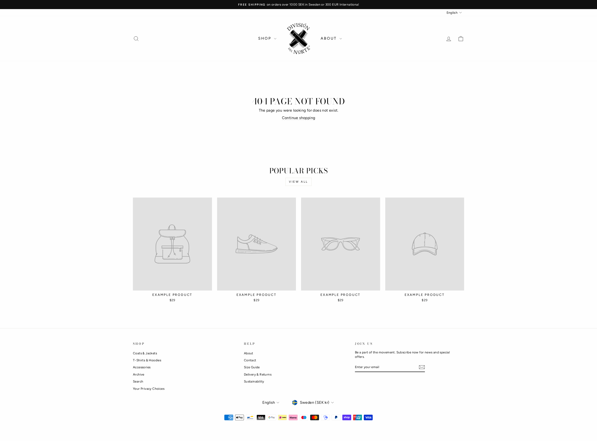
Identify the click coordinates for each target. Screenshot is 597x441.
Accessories (141, 367)
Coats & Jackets (145, 353)
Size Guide (252, 367)
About (329, 38)
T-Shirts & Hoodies (147, 360)
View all (298, 181)
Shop (265, 38)
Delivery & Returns (257, 374)
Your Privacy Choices (148, 388)
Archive (138, 374)
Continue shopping (298, 118)
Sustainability (254, 381)
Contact (250, 360)
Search (138, 381)
